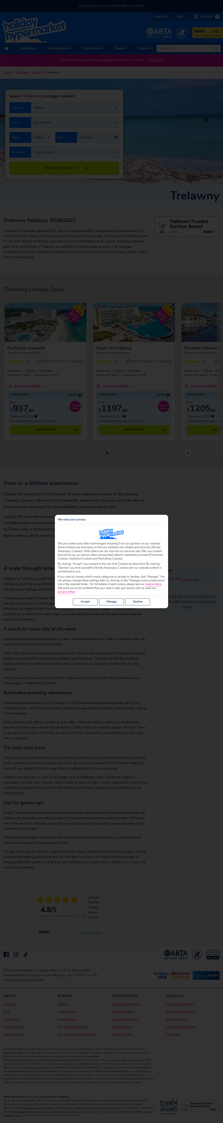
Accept (85, 602)
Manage (111, 602)
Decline (137, 602)
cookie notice (153, 584)
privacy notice (66, 592)
